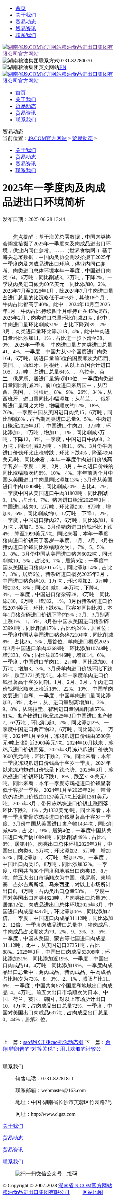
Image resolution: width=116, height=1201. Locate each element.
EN (62, 67)
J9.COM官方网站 (47, 138)
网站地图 (92, 1192)
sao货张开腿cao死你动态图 (53, 1042)
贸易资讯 (25, 28)
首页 (20, 8)
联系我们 (25, 35)
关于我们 (25, 15)
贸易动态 (25, 21)
